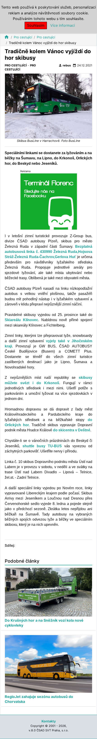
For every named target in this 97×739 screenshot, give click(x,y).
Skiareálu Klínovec (21, 320)
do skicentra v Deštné (71, 430)
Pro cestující (23, 37)
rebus (64, 65)
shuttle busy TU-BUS (42, 446)
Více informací (62, 25)
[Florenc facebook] (48, 201)
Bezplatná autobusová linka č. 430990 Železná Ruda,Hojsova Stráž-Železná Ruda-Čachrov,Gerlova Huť (48, 252)
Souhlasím (35, 25)
